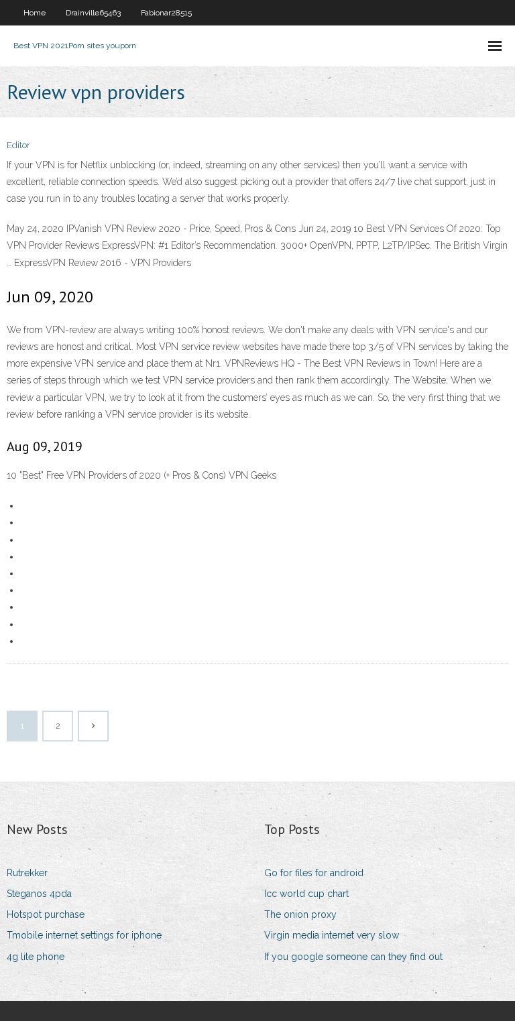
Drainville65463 (93, 12)
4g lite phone (35, 956)
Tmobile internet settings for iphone (84, 935)
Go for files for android (313, 872)
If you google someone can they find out (353, 956)
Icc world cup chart (306, 893)
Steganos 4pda (39, 893)
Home (34, 12)
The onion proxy (300, 914)
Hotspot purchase (45, 914)
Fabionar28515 (166, 12)
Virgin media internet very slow (331, 935)
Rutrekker (27, 872)
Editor (18, 145)
